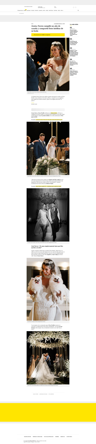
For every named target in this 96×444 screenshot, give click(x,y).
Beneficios (63, 436)
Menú (78, 7)
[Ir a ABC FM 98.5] (75, 10)
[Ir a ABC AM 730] (70, 10)
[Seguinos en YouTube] (69, 7)
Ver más (74, 32)
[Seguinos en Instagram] (71, 7)
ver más (55, 7)
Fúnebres (57, 436)
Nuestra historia (27, 436)
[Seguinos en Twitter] (68, 7)
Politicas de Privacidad (48, 436)
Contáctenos (69, 436)
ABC (21, 7)
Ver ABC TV (43, 7)
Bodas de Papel (54, 113)
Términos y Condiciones (37, 436)
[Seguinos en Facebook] (66, 7)
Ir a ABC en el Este (27, 7)
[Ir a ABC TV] (67, 10)
